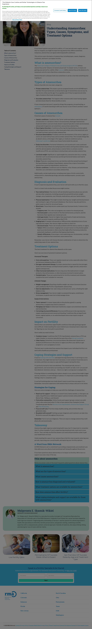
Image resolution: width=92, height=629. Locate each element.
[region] (46, 10)
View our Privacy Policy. (17, 19)
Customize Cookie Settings (60, 10)
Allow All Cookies (82, 10)
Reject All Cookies (72, 10)
